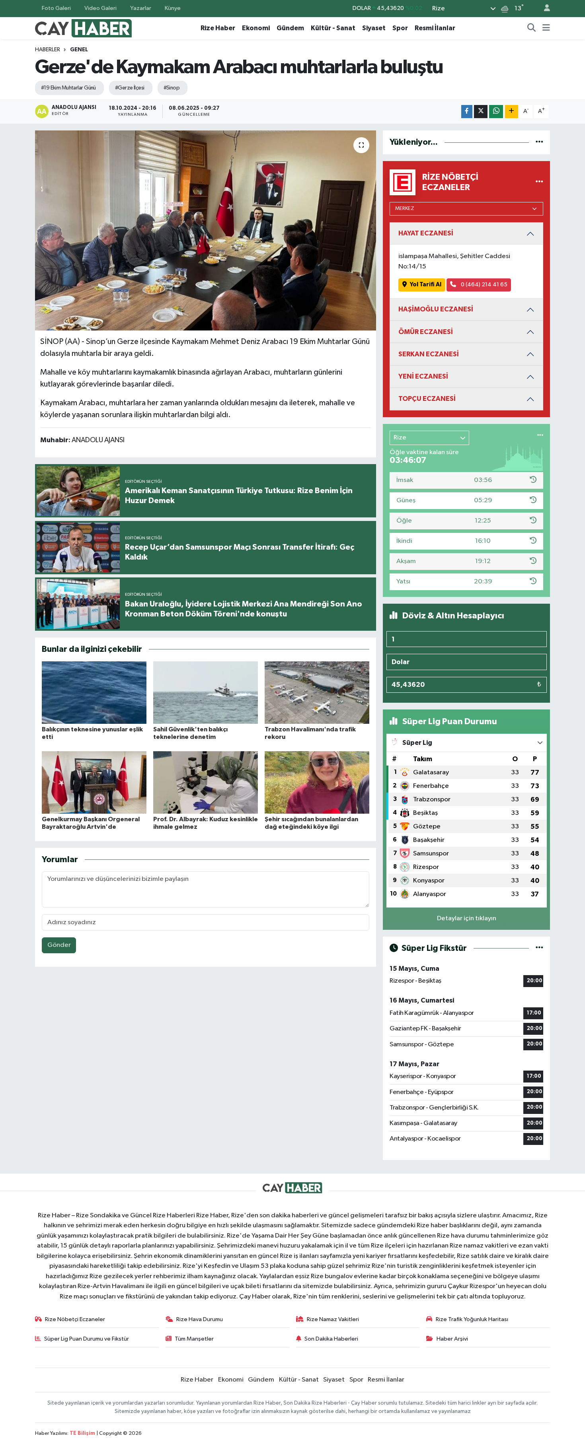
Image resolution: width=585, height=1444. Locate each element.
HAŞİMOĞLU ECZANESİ (435, 309)
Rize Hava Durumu (199, 1319)
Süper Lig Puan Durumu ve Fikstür (86, 1339)
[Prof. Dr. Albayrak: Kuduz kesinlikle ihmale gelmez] (205, 782)
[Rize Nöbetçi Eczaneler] (539, 182)
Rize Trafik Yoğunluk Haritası (472, 1319)
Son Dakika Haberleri (331, 1339)
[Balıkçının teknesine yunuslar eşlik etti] (94, 692)
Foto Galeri (56, 8)
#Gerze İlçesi (129, 88)
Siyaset (374, 28)
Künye (173, 8)
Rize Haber (218, 28)
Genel (79, 49)
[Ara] (531, 28)
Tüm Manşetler (194, 1339)
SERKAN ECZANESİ (428, 354)
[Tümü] (539, 142)
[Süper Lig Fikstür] (539, 948)
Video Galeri (100, 8)
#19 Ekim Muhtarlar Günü (68, 88)
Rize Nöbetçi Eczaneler (75, 1319)
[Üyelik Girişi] (543, 8)
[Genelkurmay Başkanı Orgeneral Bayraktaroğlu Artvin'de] (94, 782)
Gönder (59, 945)
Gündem (290, 28)
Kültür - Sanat (333, 28)
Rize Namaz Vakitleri (333, 1319)
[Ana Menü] (546, 28)
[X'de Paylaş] (481, 111)
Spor (400, 28)
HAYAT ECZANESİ (425, 233)
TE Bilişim (82, 1433)
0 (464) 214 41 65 (483, 285)
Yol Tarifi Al (425, 285)
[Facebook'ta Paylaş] (466, 111)
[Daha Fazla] (511, 111)
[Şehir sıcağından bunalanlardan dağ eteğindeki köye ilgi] (317, 782)
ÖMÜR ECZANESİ (425, 331)
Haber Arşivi (452, 1339)
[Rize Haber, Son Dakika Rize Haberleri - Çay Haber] (83, 27)
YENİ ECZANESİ (423, 376)
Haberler (47, 49)
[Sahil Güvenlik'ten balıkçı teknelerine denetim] (205, 692)
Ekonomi (256, 28)
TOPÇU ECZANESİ (427, 398)
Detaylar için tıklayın (466, 918)
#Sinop (172, 88)
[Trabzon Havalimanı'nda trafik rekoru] (317, 692)
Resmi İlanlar (435, 28)
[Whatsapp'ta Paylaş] (496, 111)
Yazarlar (140, 8)
